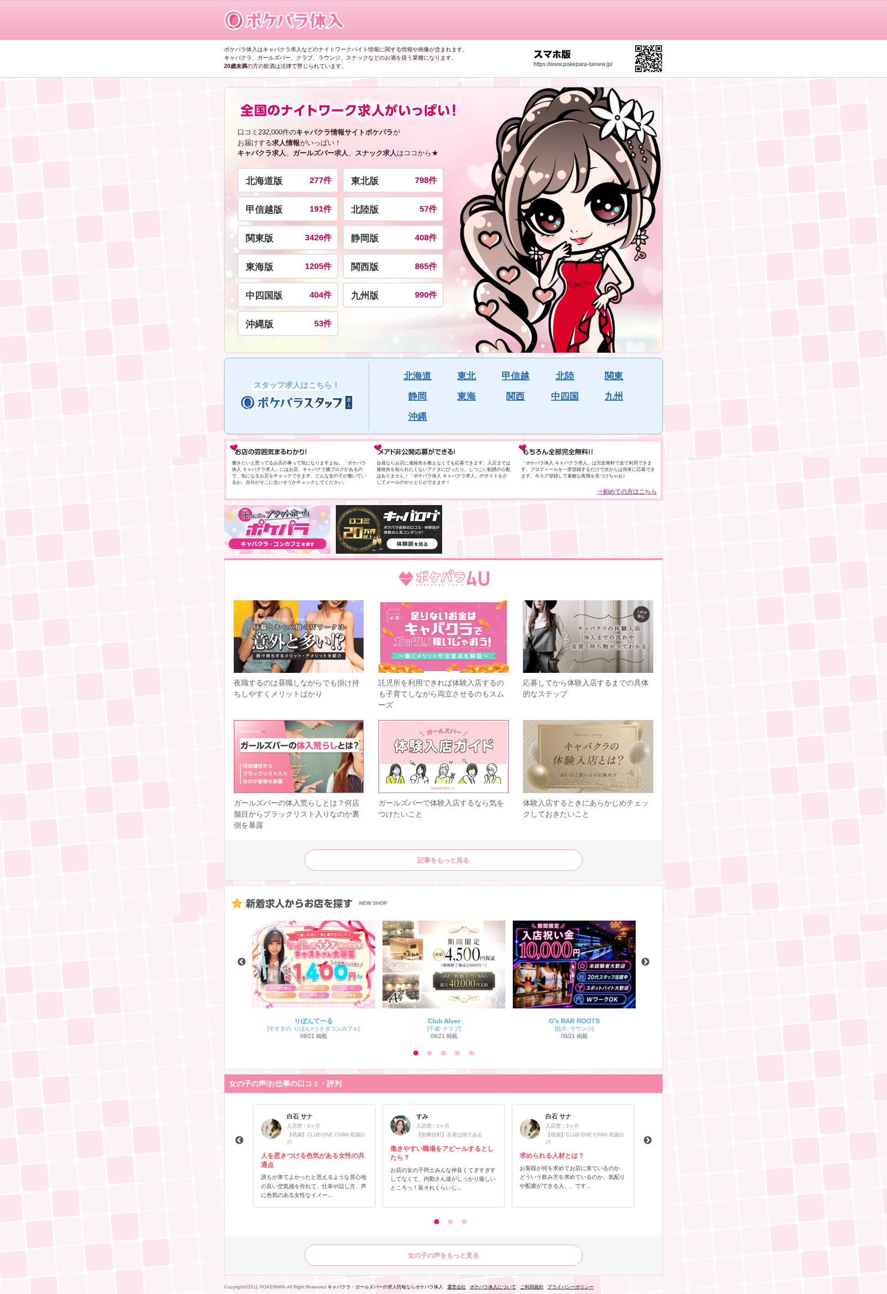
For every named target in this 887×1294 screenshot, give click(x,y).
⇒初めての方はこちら (627, 491)
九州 (614, 396)
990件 (426, 294)
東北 (466, 376)
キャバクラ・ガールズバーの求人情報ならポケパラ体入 (385, 1286)
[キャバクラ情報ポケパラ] (277, 529)
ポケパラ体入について (493, 1286)
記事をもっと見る (443, 860)
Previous (241, 962)
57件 (428, 209)
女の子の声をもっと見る (443, 1255)
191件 (321, 209)
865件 (426, 266)
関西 (515, 396)
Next (645, 962)
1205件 (318, 266)
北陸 (565, 376)
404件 (321, 294)
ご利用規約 (531, 1286)
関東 (614, 376)
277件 (321, 180)
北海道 (417, 376)
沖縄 (417, 416)
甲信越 (515, 376)
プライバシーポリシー (570, 1286)
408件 (426, 237)
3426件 (318, 237)
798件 (426, 180)
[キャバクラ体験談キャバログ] (389, 529)
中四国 (565, 396)
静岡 (417, 396)
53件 (323, 323)
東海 (466, 396)
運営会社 (456, 1286)
